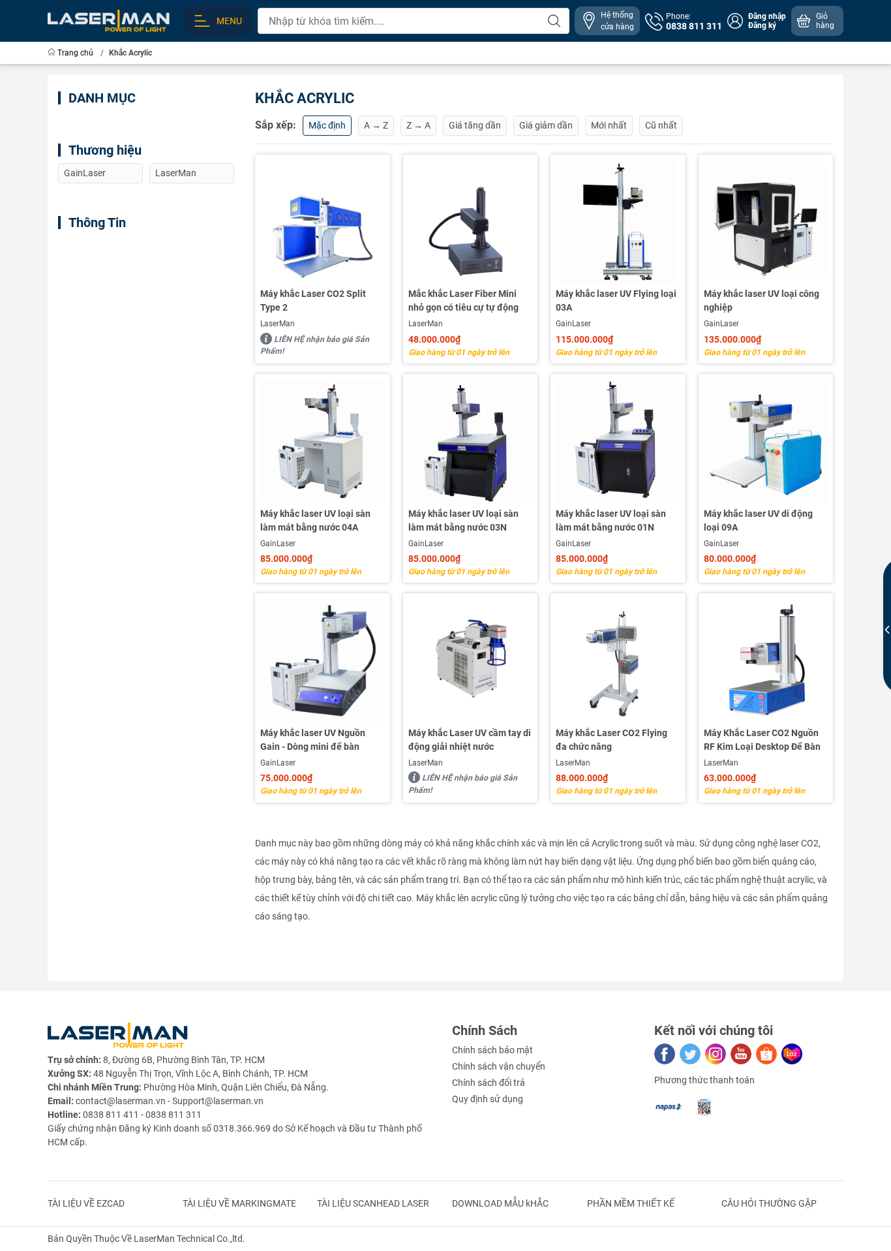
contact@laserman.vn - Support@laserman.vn (170, 1101)
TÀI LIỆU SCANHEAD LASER (373, 1203)
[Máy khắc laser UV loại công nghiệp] (766, 222)
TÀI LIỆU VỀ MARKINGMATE (239, 1203)
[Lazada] (791, 1053)
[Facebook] (664, 1053)
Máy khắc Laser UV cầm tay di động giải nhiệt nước (469, 740)
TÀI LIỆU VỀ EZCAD (86, 1203)
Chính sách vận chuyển (498, 1066)
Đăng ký (762, 25)
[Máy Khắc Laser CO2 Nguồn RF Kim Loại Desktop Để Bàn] (766, 660)
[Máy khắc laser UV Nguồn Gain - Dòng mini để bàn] (322, 660)
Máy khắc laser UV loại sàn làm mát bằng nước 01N (611, 520)
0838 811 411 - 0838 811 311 (142, 1114)
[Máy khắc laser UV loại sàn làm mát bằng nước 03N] (470, 441)
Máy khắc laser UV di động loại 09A (758, 520)
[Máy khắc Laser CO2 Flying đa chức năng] (618, 660)
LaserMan (277, 323)
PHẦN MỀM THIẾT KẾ (630, 1203)
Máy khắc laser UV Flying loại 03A (616, 300)
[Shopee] (766, 1053)
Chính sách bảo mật (492, 1050)
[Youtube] (741, 1053)
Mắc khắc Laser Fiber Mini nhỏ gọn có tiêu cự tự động (463, 300)
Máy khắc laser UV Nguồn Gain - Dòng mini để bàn (312, 740)
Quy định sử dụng (487, 1099)
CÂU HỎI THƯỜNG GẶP (769, 1203)
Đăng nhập (767, 16)
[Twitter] (690, 1053)
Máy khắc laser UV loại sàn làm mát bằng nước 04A (315, 520)
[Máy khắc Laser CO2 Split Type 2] (322, 222)
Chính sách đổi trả (488, 1082)
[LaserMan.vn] (109, 20)
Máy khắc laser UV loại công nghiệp (761, 300)
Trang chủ (75, 52)
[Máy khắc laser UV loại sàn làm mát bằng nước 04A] (322, 441)
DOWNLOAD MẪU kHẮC (500, 1203)
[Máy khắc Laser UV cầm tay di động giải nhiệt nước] (470, 660)
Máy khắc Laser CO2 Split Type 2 (313, 300)
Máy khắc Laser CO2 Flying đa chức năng (611, 740)
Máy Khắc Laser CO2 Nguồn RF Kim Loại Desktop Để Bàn (762, 740)
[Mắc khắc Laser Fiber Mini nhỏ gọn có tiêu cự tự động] (470, 222)
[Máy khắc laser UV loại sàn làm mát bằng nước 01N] (618, 441)
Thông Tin (97, 222)
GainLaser (573, 323)
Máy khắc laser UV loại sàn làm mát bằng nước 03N (463, 520)
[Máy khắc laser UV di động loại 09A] (766, 441)
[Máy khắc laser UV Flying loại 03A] (618, 222)
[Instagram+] (715, 1053)
